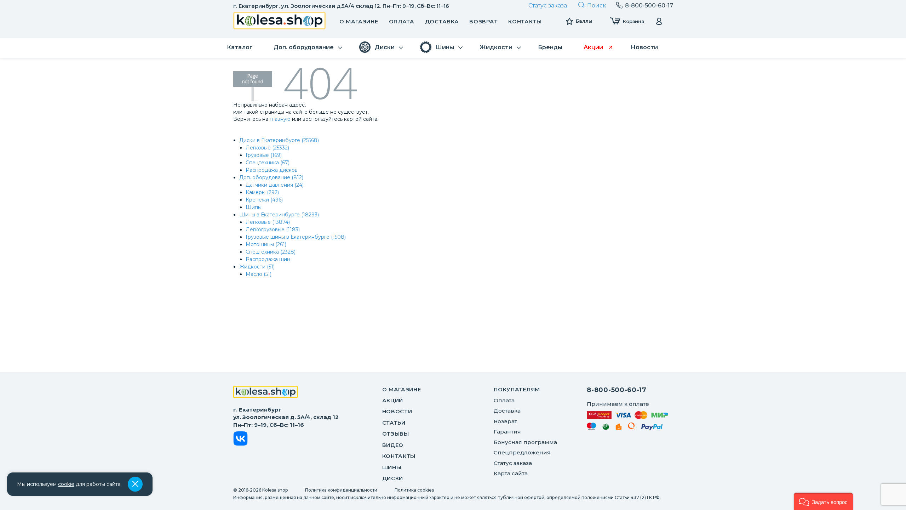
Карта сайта (511, 473)
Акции (392, 400)
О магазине (358, 21)
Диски (392, 478)
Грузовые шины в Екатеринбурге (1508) (296, 237)
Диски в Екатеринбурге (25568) (279, 140)
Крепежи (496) (264, 200)
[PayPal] (652, 428)
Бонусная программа (525, 442)
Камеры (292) (262, 192)
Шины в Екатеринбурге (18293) (279, 214)
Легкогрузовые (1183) (273, 229)
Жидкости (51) (257, 267)
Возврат (483, 21)
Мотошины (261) (266, 244)
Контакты (525, 21)
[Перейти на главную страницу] (279, 21)
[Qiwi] (631, 427)
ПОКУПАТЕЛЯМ (517, 389)
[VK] (240, 439)
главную (280, 119)
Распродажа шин (268, 259)
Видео (393, 445)
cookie (66, 484)
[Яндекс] (618, 428)
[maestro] (591, 427)
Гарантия (507, 431)
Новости (397, 411)
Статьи (394, 422)
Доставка (442, 21)
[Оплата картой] (627, 415)
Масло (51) (258, 274)
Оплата (401, 21)
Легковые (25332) (267, 147)
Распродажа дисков (272, 170)
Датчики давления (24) (275, 185)
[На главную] (265, 393)
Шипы (254, 207)
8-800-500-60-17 (617, 390)
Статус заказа (547, 5)
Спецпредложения (522, 452)
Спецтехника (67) (267, 162)
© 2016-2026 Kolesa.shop (260, 490)
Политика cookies (414, 490)
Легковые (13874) (268, 222)
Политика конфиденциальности (341, 490)
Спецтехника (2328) (271, 252)
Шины (392, 467)
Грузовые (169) (264, 155)
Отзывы (395, 433)
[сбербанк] (605, 428)
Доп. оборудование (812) (271, 177)
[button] (823, 501)
